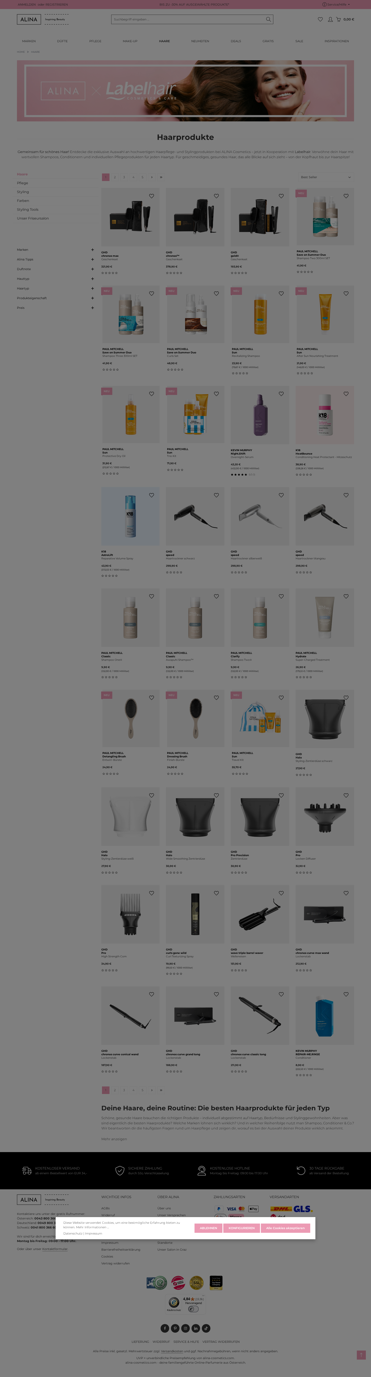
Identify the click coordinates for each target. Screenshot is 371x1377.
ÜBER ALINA (168, 1197)
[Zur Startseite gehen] (42, 19)
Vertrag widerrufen (115, 1263)
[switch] (193, 1309)
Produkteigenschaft (32, 298)
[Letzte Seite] (161, 177)
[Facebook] (165, 1328)
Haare (22, 174)
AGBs (105, 1208)
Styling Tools (27, 209)
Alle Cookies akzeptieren (285, 1228)
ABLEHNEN (208, 1228)
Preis (20, 308)
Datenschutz (72, 1233)
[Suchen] (268, 19)
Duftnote (24, 269)
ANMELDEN (27, 4)
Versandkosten (172, 1351)
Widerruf (108, 1215)
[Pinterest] (175, 1328)
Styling (23, 192)
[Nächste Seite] (152, 177)
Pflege (22, 183)
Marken (22, 250)
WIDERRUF (161, 1342)
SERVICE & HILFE (186, 1342)
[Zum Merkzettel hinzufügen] (151, 196)
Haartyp (23, 288)
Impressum (110, 1243)
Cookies (107, 1256)
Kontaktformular (55, 1249)
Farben (23, 201)
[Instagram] (185, 1328)
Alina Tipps (25, 259)
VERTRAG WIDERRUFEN (221, 1342)
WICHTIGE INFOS (116, 1197)
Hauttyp (23, 279)
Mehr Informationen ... (92, 1227)
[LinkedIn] (196, 1328)
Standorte (164, 1243)
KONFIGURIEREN (242, 1228)
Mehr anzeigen (114, 1139)
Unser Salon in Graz (172, 1250)
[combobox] (187, 19)
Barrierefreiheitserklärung (120, 1250)
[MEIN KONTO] (330, 19)
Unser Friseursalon (33, 218)
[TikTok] (206, 1328)
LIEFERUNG (140, 1342)
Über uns (164, 1208)
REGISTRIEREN (57, 4)
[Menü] (203, 1296)
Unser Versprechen (171, 1215)
